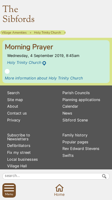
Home (59, 194)
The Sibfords (18, 14)
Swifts (68, 155)
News (67, 113)
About (12, 106)
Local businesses (22, 159)
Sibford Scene (75, 120)
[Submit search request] (104, 176)
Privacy (13, 120)
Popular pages (75, 142)
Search (13, 93)
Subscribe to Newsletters (18, 137)
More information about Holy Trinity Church (44, 78)
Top (106, 194)
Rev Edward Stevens (80, 148)
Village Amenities (14, 32)
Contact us (17, 113)
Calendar (70, 106)
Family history (75, 135)
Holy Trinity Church (47, 32)
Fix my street (19, 152)
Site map (15, 99)
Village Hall (17, 166)
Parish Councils (76, 93)
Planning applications (81, 99)
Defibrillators (18, 145)
